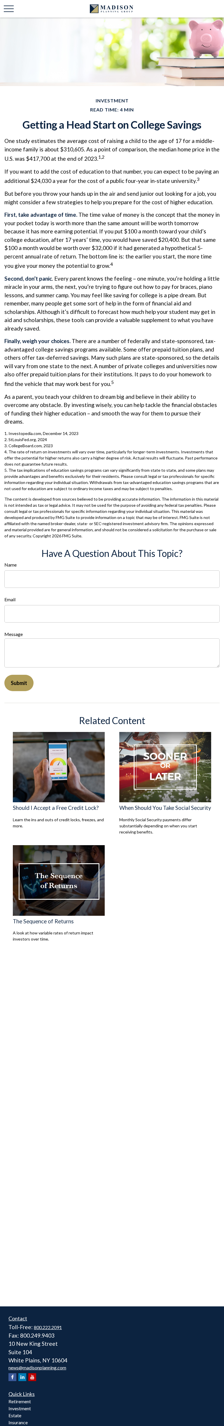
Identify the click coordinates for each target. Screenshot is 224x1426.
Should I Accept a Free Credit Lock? (56, 808)
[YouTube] (32, 1377)
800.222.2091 (48, 1327)
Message (13, 634)
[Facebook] (12, 1377)
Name (10, 564)
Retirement (19, 1401)
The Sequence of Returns (43, 921)
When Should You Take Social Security (165, 808)
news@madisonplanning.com (37, 1367)
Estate (14, 1415)
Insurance (18, 1422)
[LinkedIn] (22, 1377)
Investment (19, 1408)
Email (9, 599)
